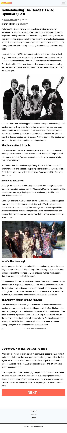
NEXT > (33, 392)
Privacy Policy (33, 411)
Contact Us (33, 417)
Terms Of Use (33, 414)
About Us (34, 421)
